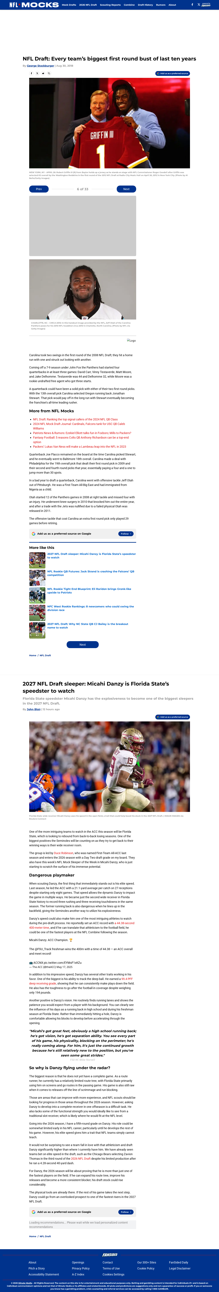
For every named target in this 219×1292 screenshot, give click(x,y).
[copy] (49, 73)
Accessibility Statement (44, 1274)
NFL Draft (45, 655)
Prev (39, 189)
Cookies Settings (113, 1274)
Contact (108, 1262)
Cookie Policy (145, 1268)
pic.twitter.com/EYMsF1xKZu (63, 962)
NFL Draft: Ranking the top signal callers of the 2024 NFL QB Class (75, 419)
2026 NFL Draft (88, 4)
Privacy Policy (81, 1268)
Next (126, 189)
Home (32, 655)
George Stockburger (40, 65)
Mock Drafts (69, 4)
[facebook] (192, 4)
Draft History (145, 4)
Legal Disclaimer (179, 1268)
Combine (129, 4)
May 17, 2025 (64, 967)
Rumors (160, 4)
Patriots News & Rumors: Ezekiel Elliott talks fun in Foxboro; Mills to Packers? (82, 433)
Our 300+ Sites (146, 1262)
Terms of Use (111, 1268)
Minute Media (25, 1283)
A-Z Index (78, 1274)
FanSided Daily (178, 1262)
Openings (78, 1262)
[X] (199, 4)
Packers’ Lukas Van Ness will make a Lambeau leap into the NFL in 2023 (79, 446)
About (172, 4)
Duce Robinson (63, 853)
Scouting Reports (110, 4)
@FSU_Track (43, 949)
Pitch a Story (37, 1268)
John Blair (34, 709)
